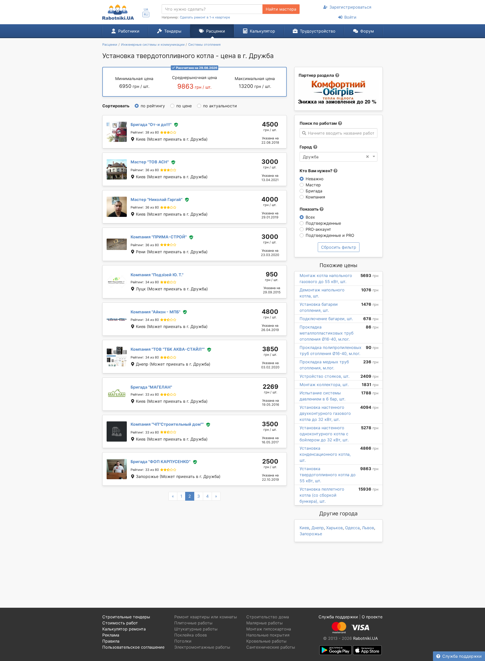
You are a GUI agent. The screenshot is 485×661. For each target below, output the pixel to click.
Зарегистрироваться (350, 7)
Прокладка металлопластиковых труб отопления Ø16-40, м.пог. (326, 333)
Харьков (334, 527)
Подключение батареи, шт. (326, 318)
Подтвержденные (323, 223)
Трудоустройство (317, 31)
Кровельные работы (266, 641)
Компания (315, 196)
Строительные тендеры (126, 616)
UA (146, 9)
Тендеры (172, 31)
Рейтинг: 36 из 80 (145, 170)
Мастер (313, 184)
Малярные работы (264, 622)
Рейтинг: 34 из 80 (145, 282)
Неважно (315, 178)
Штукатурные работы (195, 628)
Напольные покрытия (267, 635)
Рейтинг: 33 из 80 (145, 394)
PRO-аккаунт (318, 229)
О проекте (372, 616)
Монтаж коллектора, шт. (324, 384)
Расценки (215, 31)
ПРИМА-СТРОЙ (159, 236)
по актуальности (220, 105)
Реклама (110, 635)
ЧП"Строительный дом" (167, 424)
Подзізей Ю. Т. (157, 274)
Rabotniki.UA (365, 638)
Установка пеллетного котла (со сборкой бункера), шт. (322, 495)
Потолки (182, 641)
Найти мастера (281, 9)
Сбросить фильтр (338, 247)
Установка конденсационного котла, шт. (325, 454)
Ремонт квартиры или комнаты (205, 616)
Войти (350, 17)
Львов (368, 527)
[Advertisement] (194, 548)
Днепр (317, 527)
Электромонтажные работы (202, 647)
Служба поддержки (462, 656)
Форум (367, 31)
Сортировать (115, 105)
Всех (310, 217)
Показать (310, 209)
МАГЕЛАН (151, 387)
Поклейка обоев (190, 635)
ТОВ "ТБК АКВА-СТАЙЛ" (168, 349)
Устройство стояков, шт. (324, 376)
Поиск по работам (318, 123)
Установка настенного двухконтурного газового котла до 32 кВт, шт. (325, 413)
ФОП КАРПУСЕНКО (160, 461)
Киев (304, 527)
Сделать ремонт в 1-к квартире (205, 17)
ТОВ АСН (150, 161)
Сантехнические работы (270, 647)
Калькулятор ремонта (124, 628)
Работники (128, 31)
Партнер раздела (316, 75)
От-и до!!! (151, 124)
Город (306, 146)
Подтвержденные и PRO (330, 235)
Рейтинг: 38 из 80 (145, 132)
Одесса (352, 527)
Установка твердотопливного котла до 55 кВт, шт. (328, 474)
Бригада (314, 190)
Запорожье (311, 533)
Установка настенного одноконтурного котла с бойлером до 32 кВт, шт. (324, 433)
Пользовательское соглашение (133, 647)
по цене (184, 105)
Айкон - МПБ (155, 311)
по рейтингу (153, 105)
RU (146, 14)
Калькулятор (262, 31)
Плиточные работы (193, 622)
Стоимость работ (120, 622)
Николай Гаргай (156, 199)
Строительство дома (267, 616)
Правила (110, 641)
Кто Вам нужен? (316, 170)
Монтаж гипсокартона (268, 628)
